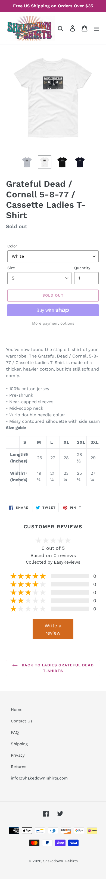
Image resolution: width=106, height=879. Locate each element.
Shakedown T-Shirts (60, 861)
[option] (27, 162)
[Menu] (96, 28)
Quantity (82, 268)
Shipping (19, 743)
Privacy (18, 755)
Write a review (53, 629)
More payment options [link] (53, 323)
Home (17, 709)
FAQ (15, 732)
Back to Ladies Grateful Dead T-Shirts (56, 668)
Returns (18, 766)
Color (12, 246)
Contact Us (22, 721)
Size (11, 268)
